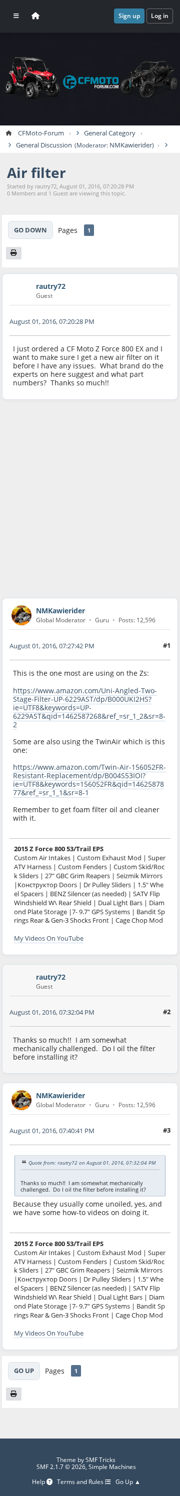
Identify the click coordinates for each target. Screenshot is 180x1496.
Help (39, 1482)
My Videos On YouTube (49, 938)
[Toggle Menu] (16, 15)
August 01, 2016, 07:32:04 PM (52, 1012)
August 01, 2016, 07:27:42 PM (52, 645)
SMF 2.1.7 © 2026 (61, 1467)
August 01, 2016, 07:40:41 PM (52, 1130)
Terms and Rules (81, 1482)
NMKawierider (131, 145)
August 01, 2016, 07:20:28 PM (52, 321)
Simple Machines (112, 1467)
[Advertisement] (90, 499)
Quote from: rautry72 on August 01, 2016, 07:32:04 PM (92, 1163)
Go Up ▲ (128, 1482)
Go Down (30, 229)
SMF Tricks (101, 1460)
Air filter (36, 172)
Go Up (24, 1370)
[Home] (36, 16)
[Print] (14, 253)
